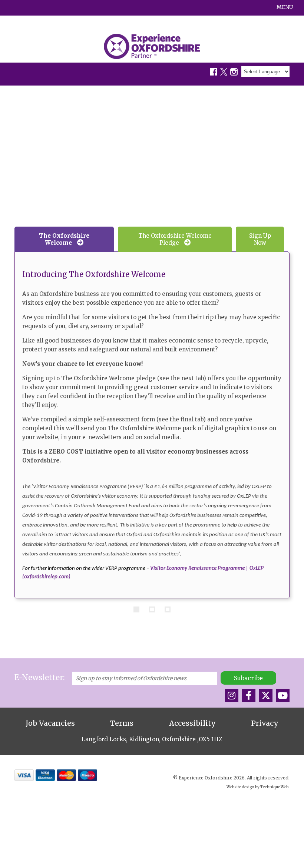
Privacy (264, 723)
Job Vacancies (50, 723)
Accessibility (192, 723)
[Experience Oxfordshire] (152, 46)
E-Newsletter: (39, 677)
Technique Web (274, 787)
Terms (121, 723)
